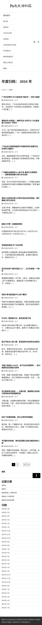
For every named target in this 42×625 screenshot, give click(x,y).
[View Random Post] (34, 42)
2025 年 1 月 (5, 571)
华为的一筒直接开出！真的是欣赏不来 (16, 318)
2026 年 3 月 (5, 520)
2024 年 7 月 (5, 589)
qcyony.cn (12, 619)
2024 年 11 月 (6, 578)
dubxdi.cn (16, 622)
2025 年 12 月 (6, 531)
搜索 (3, 472)
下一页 (28, 464)
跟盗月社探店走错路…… (9, 500)
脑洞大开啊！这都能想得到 (12, 224)
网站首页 (6, 15)
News (6, 27)
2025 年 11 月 (6, 534)
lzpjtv (9, 622)
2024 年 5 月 (5, 597)
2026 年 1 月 (5, 527)
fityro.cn (5, 619)
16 (25, 464)
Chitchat (7, 33)
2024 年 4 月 (5, 600)
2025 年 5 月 (5, 556)
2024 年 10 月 (6, 582)
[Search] (38, 42)
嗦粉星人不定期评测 (8, 496)
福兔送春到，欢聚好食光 (9, 492)
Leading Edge (9, 45)
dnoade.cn (26, 622)
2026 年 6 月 (5, 509)
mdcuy (4, 622)
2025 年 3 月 (5, 564)
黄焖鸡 (4, 489)
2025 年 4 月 (5, 560)
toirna (25, 619)
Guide (6, 39)
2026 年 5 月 (5, 512)
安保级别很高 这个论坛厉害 (12, 245)
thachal (20, 619)
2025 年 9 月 (5, 542)
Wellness (8, 62)
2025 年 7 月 (5, 549)
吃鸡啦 (4, 485)
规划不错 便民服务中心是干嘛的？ (15, 294)
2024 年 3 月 (5, 604)
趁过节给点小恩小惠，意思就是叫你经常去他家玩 (21, 342)
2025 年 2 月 (5, 567)
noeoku (37, 619)
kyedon (31, 619)
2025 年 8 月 (5, 545)
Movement (8, 57)
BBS (5, 68)
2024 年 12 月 (6, 575)
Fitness (7, 51)
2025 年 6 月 (5, 553)
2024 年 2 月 (5, 608)
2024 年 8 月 (5, 586)
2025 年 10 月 (6, 538)
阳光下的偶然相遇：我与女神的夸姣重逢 (17, 417)
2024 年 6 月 (5, 593)
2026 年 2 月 (5, 523)
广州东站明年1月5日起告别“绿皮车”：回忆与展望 (21, 97)
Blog (5, 21)
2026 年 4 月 (5, 516)
